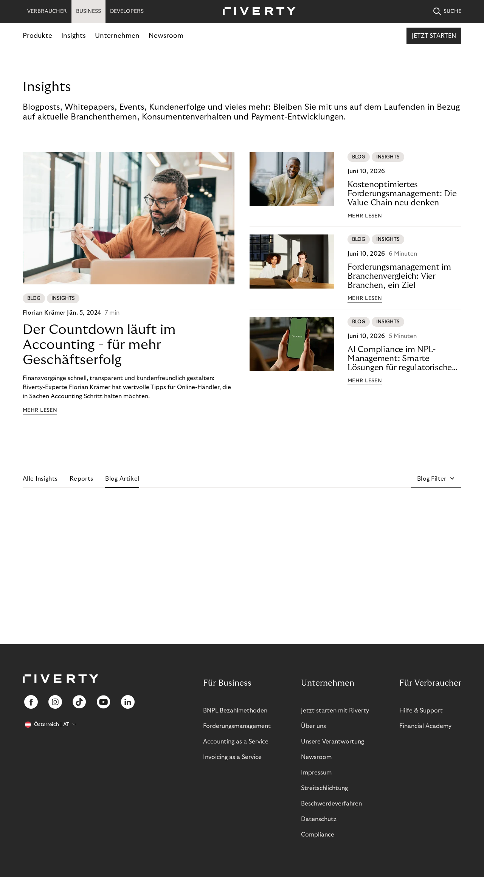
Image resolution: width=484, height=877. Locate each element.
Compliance (317, 835)
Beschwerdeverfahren (331, 804)
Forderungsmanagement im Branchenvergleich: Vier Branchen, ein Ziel (399, 276)
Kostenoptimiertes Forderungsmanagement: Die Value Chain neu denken (402, 193)
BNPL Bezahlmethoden (235, 711)
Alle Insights (40, 479)
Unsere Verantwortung (332, 742)
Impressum (316, 773)
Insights (73, 35)
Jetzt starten (434, 36)
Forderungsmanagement (237, 726)
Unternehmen (117, 35)
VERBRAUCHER (47, 11)
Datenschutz (319, 819)
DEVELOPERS (127, 11)
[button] (436, 478)
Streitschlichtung (324, 788)
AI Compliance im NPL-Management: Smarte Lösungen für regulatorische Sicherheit (399, 358)
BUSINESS (88, 11)
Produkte (37, 35)
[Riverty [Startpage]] (256, 11)
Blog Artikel (122, 479)
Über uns (313, 726)
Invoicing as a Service (232, 757)
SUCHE (452, 11)
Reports (81, 479)
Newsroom (166, 35)
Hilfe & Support (421, 711)
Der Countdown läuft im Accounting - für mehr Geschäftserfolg (99, 345)
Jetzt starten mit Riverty (335, 711)
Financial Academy (425, 726)
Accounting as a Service (235, 742)
